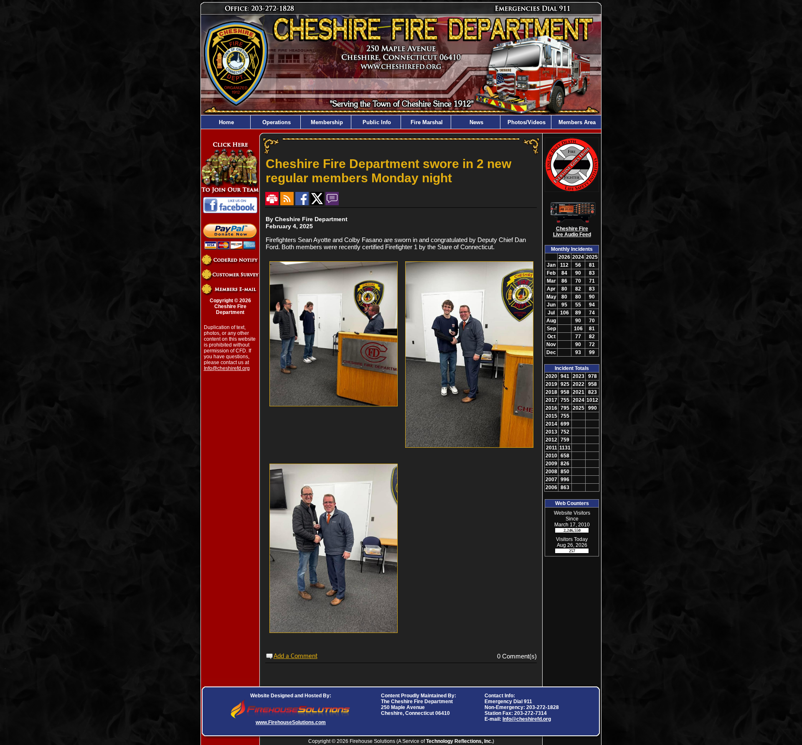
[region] (401, 122)
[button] (275, 122)
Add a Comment (295, 656)
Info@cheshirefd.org (227, 368)
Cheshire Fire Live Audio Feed (572, 231)
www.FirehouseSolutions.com (291, 722)
